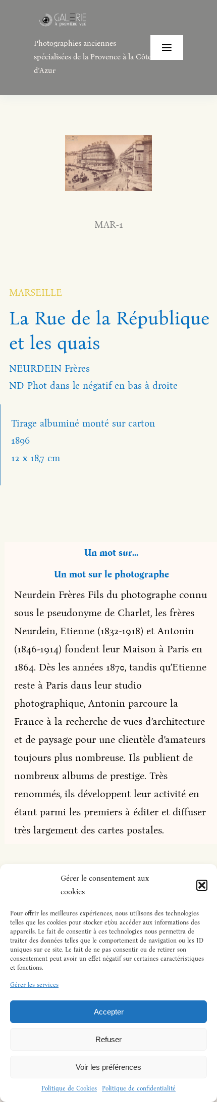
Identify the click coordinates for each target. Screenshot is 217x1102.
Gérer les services (34, 984)
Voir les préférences (108, 1067)
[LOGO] (63, 15)
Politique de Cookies (69, 1088)
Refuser (108, 1039)
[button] (202, 885)
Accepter (109, 1011)
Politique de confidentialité (139, 1088)
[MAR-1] (108, 140)
